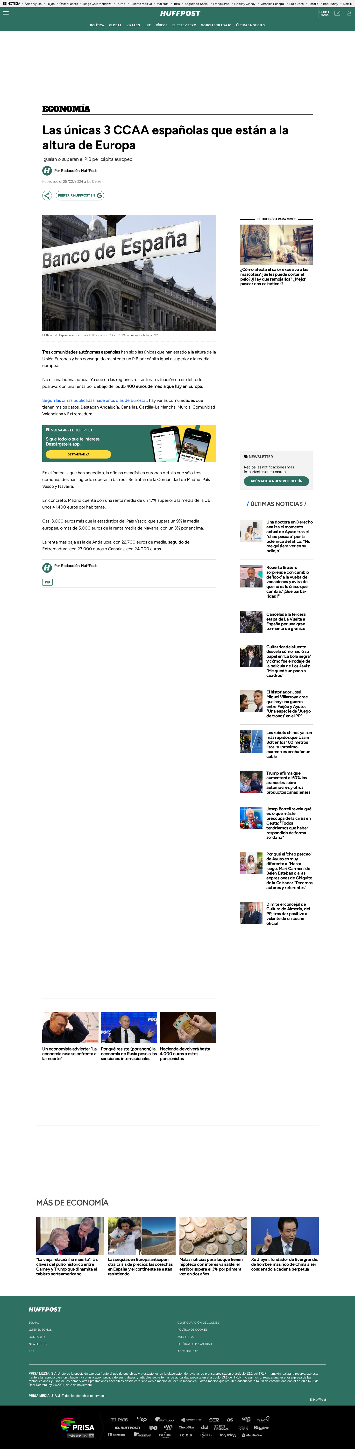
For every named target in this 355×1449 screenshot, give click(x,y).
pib (47, 582)
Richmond (119, 1434)
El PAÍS (122, 1420)
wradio (169, 1427)
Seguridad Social (196, 4)
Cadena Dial (206, 1427)
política (97, 25)
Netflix (347, 4)
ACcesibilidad (188, 1351)
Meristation (252, 1434)
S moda (208, 1434)
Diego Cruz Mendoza (97, 4)
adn (246, 1420)
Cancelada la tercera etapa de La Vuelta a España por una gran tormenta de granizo (286, 621)
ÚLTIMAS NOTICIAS (250, 25)
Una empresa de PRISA (79, 1424)
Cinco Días (188, 1427)
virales (133, 25)
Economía (66, 109)
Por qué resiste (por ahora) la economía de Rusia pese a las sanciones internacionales (129, 1053)
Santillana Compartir (194, 1420)
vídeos (162, 25)
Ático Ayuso (33, 4)
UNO (155, 1427)
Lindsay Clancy (245, 4)
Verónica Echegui (272, 4)
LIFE (148, 25)
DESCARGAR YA (78, 454)
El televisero (184, 25)
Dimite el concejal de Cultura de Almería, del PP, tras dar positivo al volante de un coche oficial (288, 914)
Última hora (324, 13)
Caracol (263, 1420)
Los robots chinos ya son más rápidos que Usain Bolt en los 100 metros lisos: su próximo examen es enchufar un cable (289, 744)
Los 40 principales (145, 1420)
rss (31, 1351)
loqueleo (229, 1434)
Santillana (168, 1420)
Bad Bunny (330, 4)
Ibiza (176, 4)
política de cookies (192, 1329)
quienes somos (40, 1329)
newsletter (38, 1344)
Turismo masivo (141, 4)
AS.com (229, 1420)
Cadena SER (214, 1420)
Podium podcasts (167, 1434)
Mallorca (163, 4)
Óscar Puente (68, 4)
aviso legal (186, 1337)
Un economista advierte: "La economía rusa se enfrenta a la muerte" (69, 1053)
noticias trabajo (216, 25)
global (115, 25)
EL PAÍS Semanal (224, 1427)
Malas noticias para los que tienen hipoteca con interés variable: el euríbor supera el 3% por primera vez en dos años (210, 1267)
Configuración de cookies (198, 1322)
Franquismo (221, 4)
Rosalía (313, 4)
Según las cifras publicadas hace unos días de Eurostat (94, 400)
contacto (37, 1337)
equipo (34, 1322)
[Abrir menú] (6, 13)
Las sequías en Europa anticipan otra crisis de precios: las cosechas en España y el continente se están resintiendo (140, 1267)
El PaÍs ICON (187, 1434)
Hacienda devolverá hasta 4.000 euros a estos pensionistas (185, 1053)
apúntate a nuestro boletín (277, 481)
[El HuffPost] (180, 13)
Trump (120, 4)
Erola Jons (296, 4)
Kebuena (259, 1427)
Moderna (143, 1434)
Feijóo (50, 4)
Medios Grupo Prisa (79, 1435)
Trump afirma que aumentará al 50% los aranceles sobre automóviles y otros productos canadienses (288, 782)
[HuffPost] (45, 1308)
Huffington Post (129, 1427)
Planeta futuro (242, 1427)
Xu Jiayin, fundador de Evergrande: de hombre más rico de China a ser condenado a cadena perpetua (284, 1264)
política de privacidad (195, 1344)
